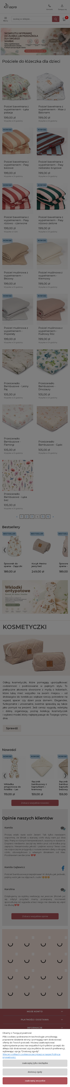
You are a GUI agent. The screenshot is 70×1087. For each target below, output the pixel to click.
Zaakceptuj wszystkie (35, 1081)
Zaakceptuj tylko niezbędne (35, 1063)
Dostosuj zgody (35, 1072)
